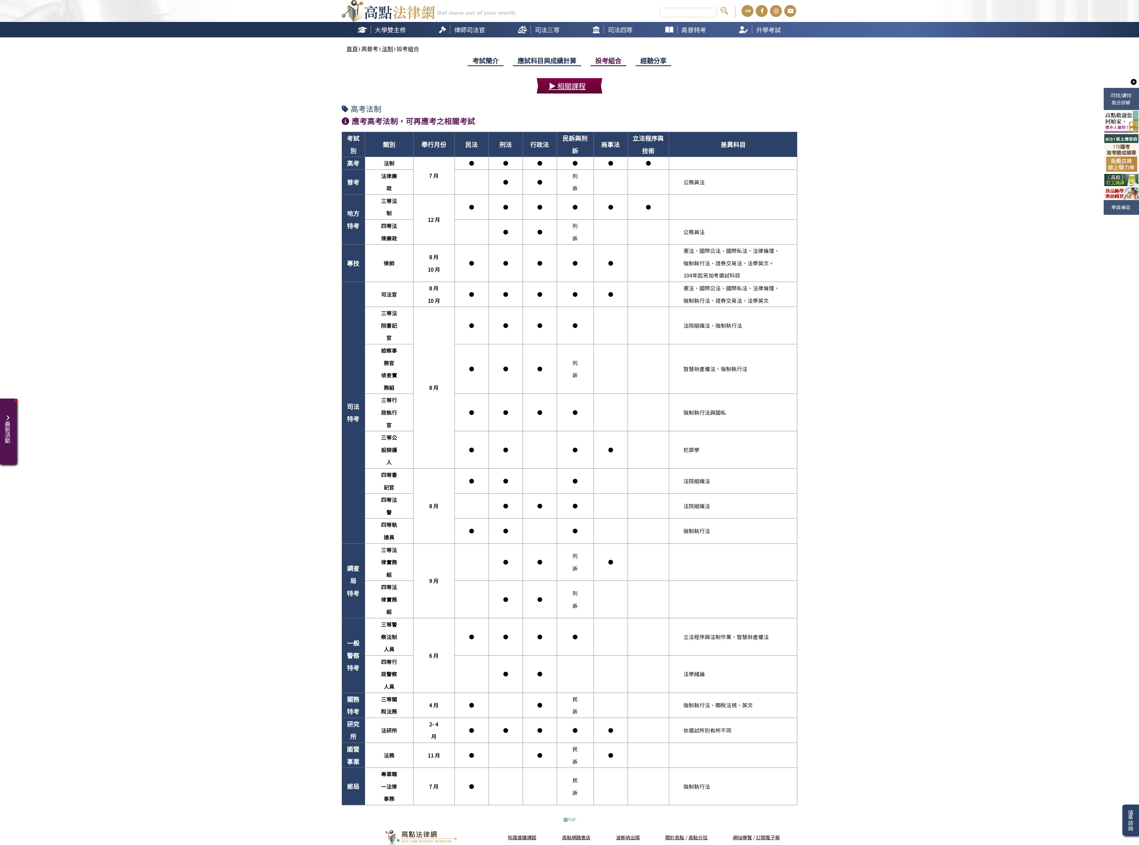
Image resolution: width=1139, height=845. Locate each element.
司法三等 (547, 29)
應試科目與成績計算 (547, 60)
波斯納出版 (628, 837)
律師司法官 (469, 29)
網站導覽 (742, 837)
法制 (387, 49)
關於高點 (674, 837)
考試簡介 (486, 60)
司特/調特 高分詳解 (1121, 99)
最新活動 (6, 429)
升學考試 (768, 29)
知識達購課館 (522, 837)
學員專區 (1120, 207)
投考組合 (608, 60)
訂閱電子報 (768, 837)
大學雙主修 (390, 29)
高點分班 (697, 837)
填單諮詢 (1130, 820)
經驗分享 (653, 60)
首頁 (352, 49)
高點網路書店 (576, 837)
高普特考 (693, 29)
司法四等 (620, 29)
